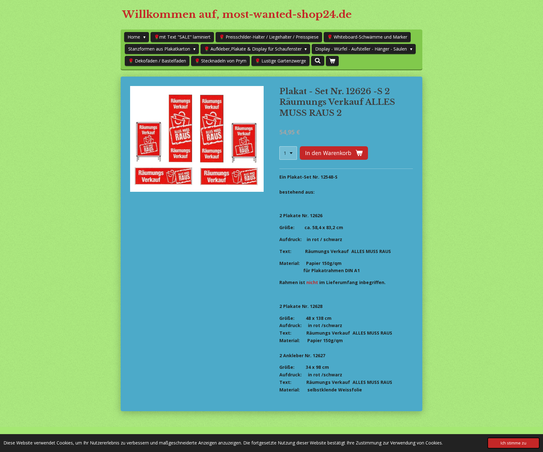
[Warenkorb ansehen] (332, 61)
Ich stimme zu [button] (513, 443)
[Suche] (317, 61)
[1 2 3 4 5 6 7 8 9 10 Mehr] (288, 153)
